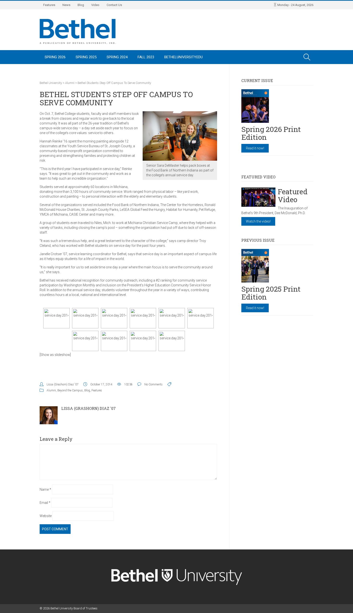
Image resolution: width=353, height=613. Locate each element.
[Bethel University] (78, 31)
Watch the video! (258, 221)
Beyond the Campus (70, 390)
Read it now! (255, 148)
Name (45, 489)
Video (95, 5)
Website (46, 516)
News (66, 5)
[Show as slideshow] (55, 355)
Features (49, 5)
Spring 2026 (55, 57)
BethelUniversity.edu (183, 57)
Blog (81, 5)
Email (45, 503)
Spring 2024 (117, 57)
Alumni (51, 390)
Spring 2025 (86, 57)
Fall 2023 (146, 57)
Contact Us (114, 5)
